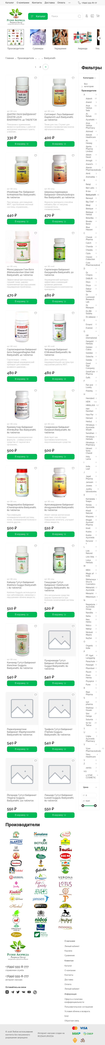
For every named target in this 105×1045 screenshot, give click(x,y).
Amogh (89, 160)
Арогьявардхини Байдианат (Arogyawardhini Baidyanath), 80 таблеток (59, 507)
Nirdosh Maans (89, 633)
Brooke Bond (89, 222)
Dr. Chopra (89, 273)
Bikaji (88, 205)
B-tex (88, 191)
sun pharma (89, 703)
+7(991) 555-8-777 (17, 966)
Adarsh (89, 98)
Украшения (60, 48)
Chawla (89, 250)
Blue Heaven (89, 228)
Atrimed (89, 131)
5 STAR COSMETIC (91, 776)
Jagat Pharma (89, 477)
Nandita (89, 612)
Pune (88, 684)
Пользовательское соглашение (79, 1007)
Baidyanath (91, 195)
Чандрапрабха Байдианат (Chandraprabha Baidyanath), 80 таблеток (21, 507)
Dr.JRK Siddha (89, 312)
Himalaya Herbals (90, 437)
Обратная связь (72, 1020)
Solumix (89, 719)
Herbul (89, 421)
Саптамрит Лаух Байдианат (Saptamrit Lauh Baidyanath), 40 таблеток (59, 117)
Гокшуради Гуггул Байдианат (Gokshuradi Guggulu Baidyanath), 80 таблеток (56, 586)
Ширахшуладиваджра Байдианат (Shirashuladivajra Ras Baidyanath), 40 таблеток (59, 195)
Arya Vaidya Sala (89, 108)
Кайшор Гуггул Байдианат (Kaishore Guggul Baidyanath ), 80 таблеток (21, 585)
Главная (9, 58)
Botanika (90, 218)
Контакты (37, 2)
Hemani (89, 418)
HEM (88, 401)
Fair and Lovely (89, 386)
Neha (88, 616)
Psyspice (90, 681)
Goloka (89, 360)
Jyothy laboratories (91, 490)
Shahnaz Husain (90, 709)
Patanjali (90, 665)
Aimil (88, 173)
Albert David (88, 156)
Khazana (90, 516)
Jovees (89, 485)
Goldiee (89, 353)
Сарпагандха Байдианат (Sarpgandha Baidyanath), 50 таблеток (59, 272)
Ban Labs (90, 188)
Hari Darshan (89, 409)
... (39, 58)
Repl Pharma (89, 693)
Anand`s (89, 164)
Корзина (68, 951)
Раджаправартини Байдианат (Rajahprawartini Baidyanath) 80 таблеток (21, 732)
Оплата (61, 2)
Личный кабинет (72, 946)
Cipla (88, 253)
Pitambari (90, 668)
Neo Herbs (88, 620)
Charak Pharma (89, 238)
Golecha (89, 356)
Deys (88, 282)
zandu (88, 767)
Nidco (88, 625)
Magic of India (90, 574)
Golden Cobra (89, 348)
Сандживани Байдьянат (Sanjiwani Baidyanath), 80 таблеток (57, 430)
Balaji (88, 184)
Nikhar (89, 629)
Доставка (50, 2)
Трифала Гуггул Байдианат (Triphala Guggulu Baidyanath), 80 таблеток (58, 732)
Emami (89, 324)
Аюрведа (82, 48)
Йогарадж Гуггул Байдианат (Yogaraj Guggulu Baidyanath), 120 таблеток (22, 798)
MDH (88, 570)
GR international (91, 336)
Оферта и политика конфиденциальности (74, 1000)
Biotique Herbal (89, 213)
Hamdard (90, 398)
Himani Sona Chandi (89, 450)
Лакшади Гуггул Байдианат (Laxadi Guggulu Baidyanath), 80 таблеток (59, 798)
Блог (67, 1016)
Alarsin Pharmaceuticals (93, 168)
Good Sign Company (90, 365)
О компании (23, 2)
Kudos (88, 531)
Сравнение (70, 955)
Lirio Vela (90, 557)
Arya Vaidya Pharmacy (90, 125)
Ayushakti (90, 119)
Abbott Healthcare (91, 136)
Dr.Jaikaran (91, 317)
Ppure (88, 672)
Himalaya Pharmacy (90, 443)
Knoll (88, 528)
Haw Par (89, 414)
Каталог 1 (89, 542)
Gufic (88, 377)
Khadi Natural (89, 511)
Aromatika (90, 177)
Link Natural (89, 552)
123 (85, 771)
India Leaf (88, 467)
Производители (15, 48)
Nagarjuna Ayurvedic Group (90, 606)
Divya (88, 285)
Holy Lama (88, 457)
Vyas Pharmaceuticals (93, 749)
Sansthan (90, 433)
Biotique (89, 208)
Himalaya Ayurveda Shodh (90, 427)
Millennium (91, 597)
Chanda (89, 246)
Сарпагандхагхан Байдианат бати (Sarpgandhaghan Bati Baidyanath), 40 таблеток (22, 352)
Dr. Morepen (90, 306)
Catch (88, 243)
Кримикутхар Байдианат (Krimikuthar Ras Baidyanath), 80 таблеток (21, 430)
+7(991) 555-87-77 (89, 3)
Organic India (89, 646)
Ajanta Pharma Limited (89, 148)
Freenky (89, 391)
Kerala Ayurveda (90, 506)
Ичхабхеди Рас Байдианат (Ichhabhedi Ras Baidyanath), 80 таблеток (21, 195)
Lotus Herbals (89, 561)
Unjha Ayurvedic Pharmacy (90, 738)
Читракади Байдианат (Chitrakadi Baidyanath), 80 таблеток (57, 352)
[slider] (83, 806)
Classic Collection (90, 258)
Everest (89, 328)
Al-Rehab (89, 115)
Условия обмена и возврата (77, 1011)
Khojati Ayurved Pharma (89, 522)
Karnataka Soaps (90, 500)
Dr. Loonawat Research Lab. (90, 298)
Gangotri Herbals (90, 342)
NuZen (89, 638)
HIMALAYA (90, 405)
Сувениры (38, 48)
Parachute (90, 661)
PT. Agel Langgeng (90, 656)
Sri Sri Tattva (88, 724)
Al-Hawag (89, 141)
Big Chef (90, 202)
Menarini (89, 593)
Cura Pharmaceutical (93, 263)
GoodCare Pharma (90, 372)
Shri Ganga (89, 714)
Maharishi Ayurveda (90, 588)
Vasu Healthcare (91, 755)
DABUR (89, 278)
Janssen (89, 482)
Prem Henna (89, 676)
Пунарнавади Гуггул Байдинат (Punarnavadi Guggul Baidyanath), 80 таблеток (56, 664)
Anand (89, 102)
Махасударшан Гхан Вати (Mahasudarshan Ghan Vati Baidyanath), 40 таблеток (20, 272)
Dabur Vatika (88, 290)
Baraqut (89, 198)
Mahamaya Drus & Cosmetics (91, 581)
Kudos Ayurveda (90, 536)
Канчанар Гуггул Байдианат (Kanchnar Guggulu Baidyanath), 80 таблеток (21, 665)
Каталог (9, 2)
